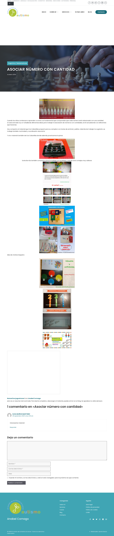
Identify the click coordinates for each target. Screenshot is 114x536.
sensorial (49, 1)
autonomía (65, 1)
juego (9, 1)
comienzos (16, 1)
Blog (90, 12)
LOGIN (88, 512)
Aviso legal (89, 504)
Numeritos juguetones (15, 398)
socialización (32, 1)
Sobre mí (53, 12)
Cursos (62, 510)
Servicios (65, 12)
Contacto (101, 12)
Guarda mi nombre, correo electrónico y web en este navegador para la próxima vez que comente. (44, 478)
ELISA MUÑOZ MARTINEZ (21, 414)
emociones (56, 1)
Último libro (79, 12)
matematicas (22, 63)
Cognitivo (11, 63)
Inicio (44, 12)
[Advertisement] (57, 31)
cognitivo (41, 1)
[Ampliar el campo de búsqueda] (11, 4)
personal (73, 1)
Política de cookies (92, 510)
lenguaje (23, 1)
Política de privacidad (92, 507)
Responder (13, 427)
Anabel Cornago (34, 398)
